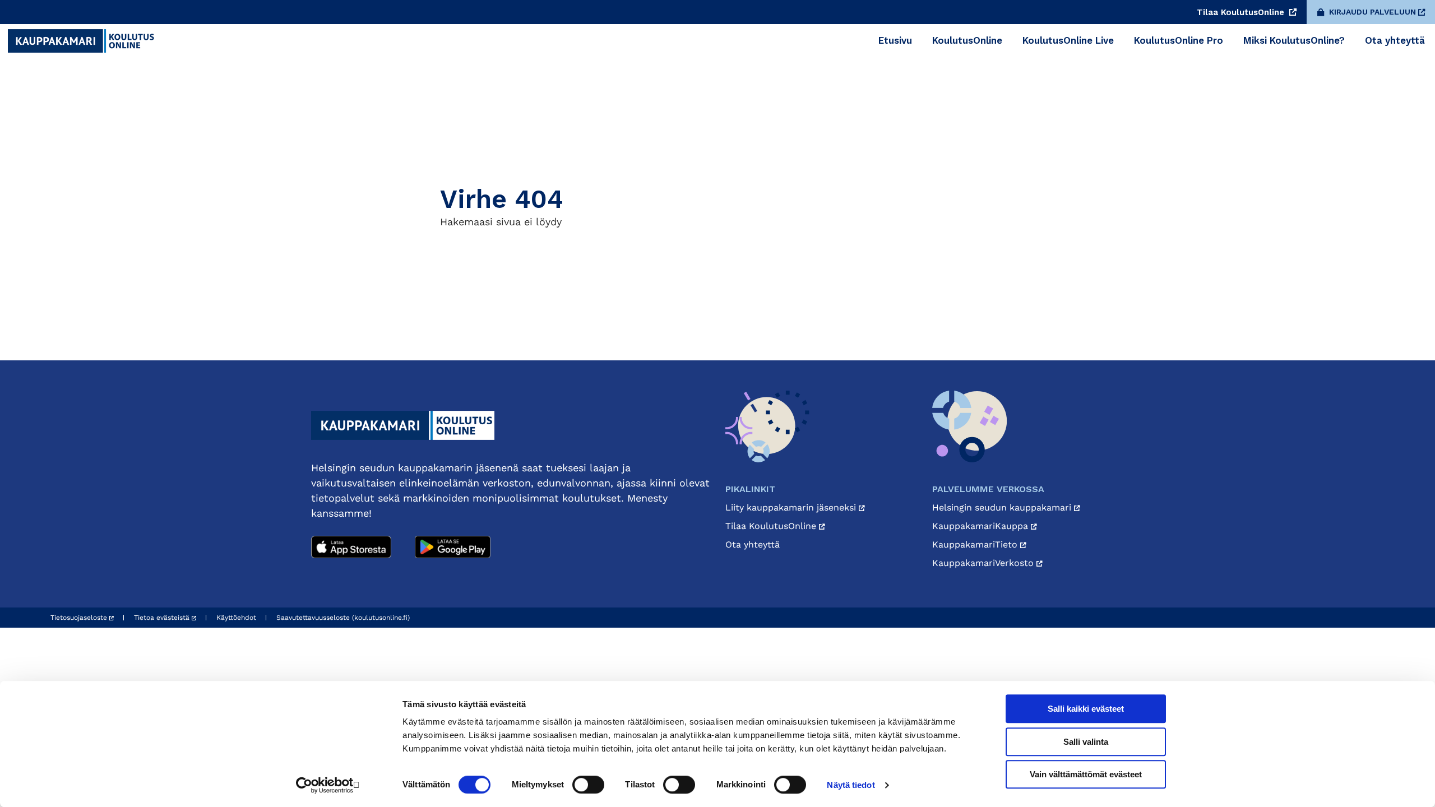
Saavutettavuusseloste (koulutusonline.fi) (343, 618)
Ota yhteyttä (752, 544)
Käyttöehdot (236, 618)
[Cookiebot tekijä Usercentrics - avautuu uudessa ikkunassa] (328, 785)
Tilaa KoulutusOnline (1242, 12)
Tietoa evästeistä (163, 618)
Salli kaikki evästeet (1086, 708)
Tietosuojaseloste (79, 618)
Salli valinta (1085, 741)
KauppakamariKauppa (981, 526)
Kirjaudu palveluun (1372, 11)
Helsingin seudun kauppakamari (1003, 507)
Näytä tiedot (850, 785)
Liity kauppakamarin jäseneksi (792, 507)
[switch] (588, 785)
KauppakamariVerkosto (984, 563)
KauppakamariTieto (976, 544)
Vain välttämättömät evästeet (1086, 774)
